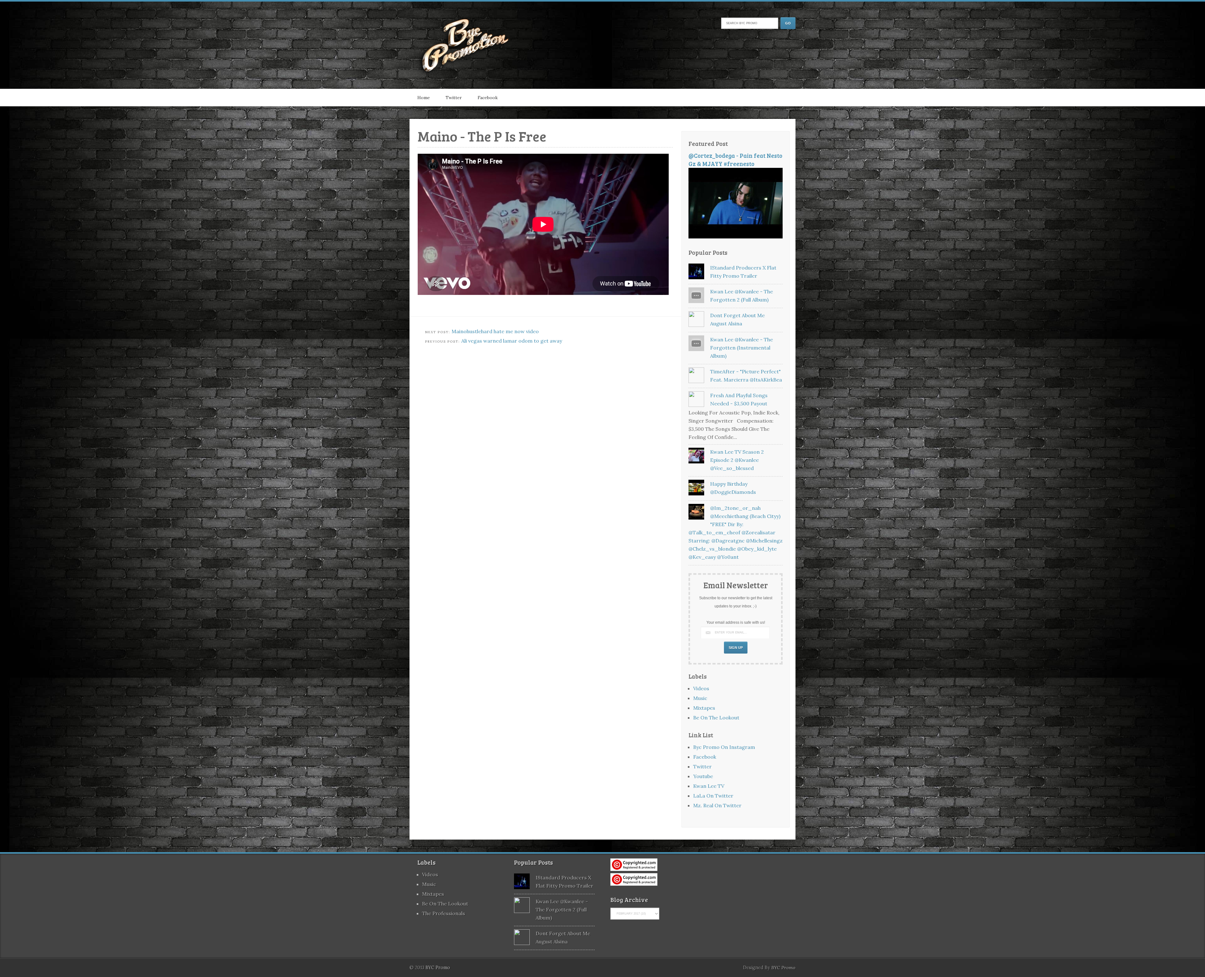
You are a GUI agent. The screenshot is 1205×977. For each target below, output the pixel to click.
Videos (701, 688)
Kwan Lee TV (708, 786)
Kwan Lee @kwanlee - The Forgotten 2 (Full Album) (562, 909)
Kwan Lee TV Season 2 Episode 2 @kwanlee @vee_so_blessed (737, 460)
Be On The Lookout (716, 717)
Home (423, 97)
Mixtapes (704, 708)
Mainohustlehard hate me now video (495, 331)
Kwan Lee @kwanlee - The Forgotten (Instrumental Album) (741, 347)
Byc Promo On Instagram (724, 747)
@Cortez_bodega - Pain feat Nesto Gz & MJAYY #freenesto (735, 160)
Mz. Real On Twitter (717, 805)
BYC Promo (783, 967)
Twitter (454, 97)
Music (700, 698)
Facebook (488, 97)
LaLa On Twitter (713, 796)
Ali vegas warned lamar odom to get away (511, 341)
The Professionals (443, 913)
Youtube (703, 776)
